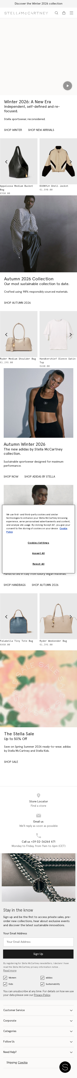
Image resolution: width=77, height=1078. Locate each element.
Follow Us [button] (9, 1041)
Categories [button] (9, 1031)
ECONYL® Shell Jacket (19, 186)
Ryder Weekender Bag (18, 641)
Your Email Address (15, 933)
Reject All (39, 564)
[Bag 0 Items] (64, 13)
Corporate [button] (9, 1021)
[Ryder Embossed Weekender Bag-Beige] (24, 616)
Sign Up (38, 954)
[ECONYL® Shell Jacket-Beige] (24, 161)
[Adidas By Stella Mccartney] (38, 403)
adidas (49, 978)
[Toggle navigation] (71, 13)
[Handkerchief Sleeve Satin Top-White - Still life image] (24, 334)
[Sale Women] (38, 688)
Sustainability (53, 984)
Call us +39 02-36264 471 (38, 841)
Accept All (38, 553)
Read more (9, 970)
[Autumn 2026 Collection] (38, 233)
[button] (65, 1067)
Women (12, 978)
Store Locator (38, 801)
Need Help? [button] (10, 1052)
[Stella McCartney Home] (26, 13)
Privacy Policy (42, 995)
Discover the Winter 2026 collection (38, 3)
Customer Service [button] (14, 1010)
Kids (11, 984)
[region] (38, 538)
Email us (38, 821)
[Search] (56, 13)
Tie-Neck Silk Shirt (58, 359)
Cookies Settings (38, 543)
